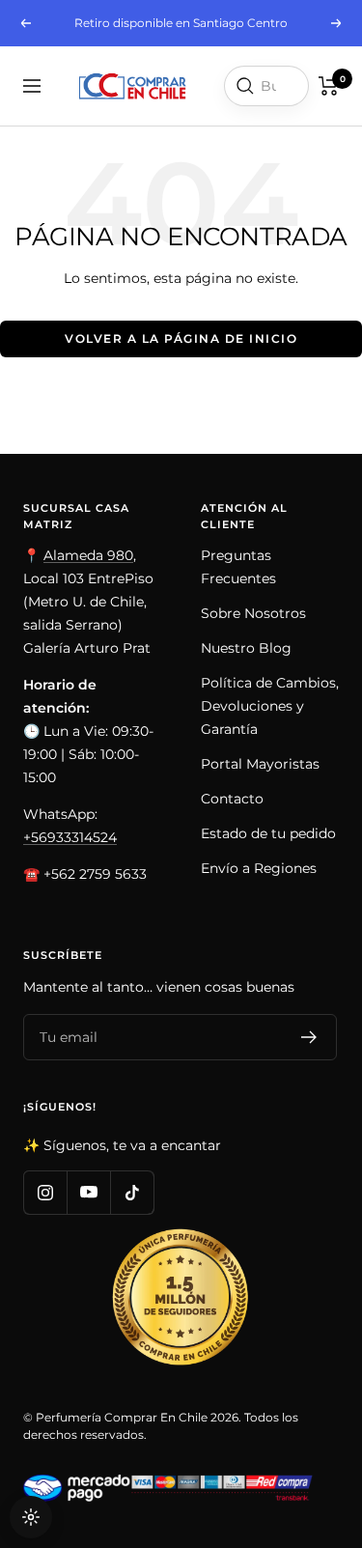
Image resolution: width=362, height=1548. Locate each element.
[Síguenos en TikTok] (131, 1192)
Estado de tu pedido (268, 833)
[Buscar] (245, 86)
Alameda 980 (88, 555)
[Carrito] (329, 86)
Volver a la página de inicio (181, 338)
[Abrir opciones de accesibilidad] (31, 1517)
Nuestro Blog (246, 648)
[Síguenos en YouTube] (88, 1192)
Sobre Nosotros (253, 613)
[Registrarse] (309, 1037)
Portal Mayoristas (260, 764)
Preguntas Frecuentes (238, 567)
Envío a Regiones (259, 868)
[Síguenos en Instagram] (45, 1192)
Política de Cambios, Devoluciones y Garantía (270, 706)
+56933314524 (70, 837)
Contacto (232, 798)
